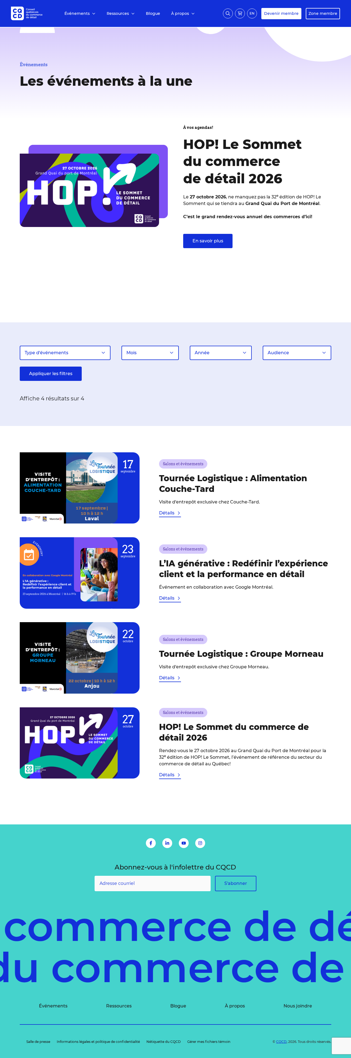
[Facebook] (151, 843)
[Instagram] (200, 843)
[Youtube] (184, 843)
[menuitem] (80, 13)
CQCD (281, 1042)
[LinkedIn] (167, 843)
